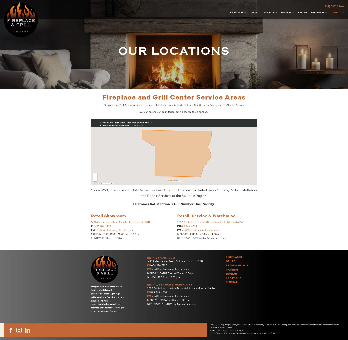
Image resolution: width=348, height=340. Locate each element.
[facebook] (11, 330)
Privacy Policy (227, 330)
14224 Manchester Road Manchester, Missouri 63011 (120, 222)
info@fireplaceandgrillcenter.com (114, 230)
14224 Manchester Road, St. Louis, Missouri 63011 (175, 261)
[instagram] (19, 330)
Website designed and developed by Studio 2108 (255, 333)
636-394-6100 (103, 226)
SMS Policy (238, 330)
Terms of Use (215, 330)
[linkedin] (27, 330)
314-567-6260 (189, 226)
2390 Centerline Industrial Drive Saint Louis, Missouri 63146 (210, 222)
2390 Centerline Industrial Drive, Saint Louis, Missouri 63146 (181, 288)
